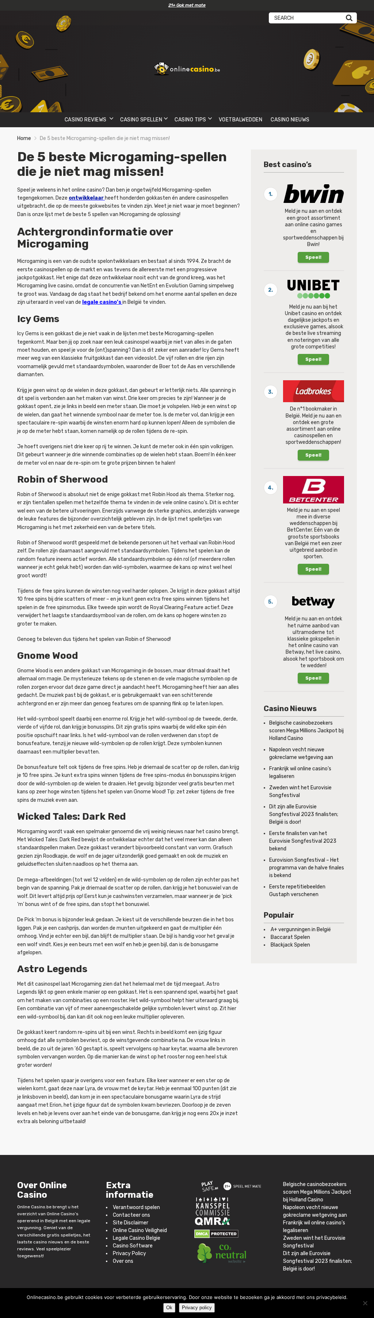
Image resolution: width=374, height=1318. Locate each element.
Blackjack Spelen (290, 945)
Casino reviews (86, 120)
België (51, 1221)
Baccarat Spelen (290, 937)
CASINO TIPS (190, 120)
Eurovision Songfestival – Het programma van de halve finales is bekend (306, 868)
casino (40, 1242)
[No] (365, 1303)
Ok (169, 1307)
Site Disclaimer (130, 1223)
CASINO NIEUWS (290, 120)
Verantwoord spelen (136, 1207)
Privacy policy (197, 1307)
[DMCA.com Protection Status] (216, 1233)
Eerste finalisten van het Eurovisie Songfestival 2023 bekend (302, 841)
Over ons (123, 1261)
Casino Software (133, 1246)
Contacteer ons (131, 1215)
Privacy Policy (129, 1253)
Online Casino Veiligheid (140, 1230)
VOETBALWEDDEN (241, 120)
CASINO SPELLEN (141, 120)
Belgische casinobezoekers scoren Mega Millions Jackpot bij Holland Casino (306, 730)
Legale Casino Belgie (136, 1238)
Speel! (313, 257)
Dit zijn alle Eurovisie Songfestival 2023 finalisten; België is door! (303, 814)
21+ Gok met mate (187, 5)
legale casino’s (101, 302)
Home (24, 138)
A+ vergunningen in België (301, 929)
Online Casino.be (34, 1206)
